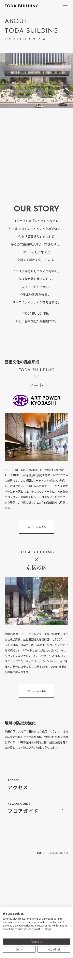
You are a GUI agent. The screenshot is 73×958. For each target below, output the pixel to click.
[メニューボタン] (65, 6)
